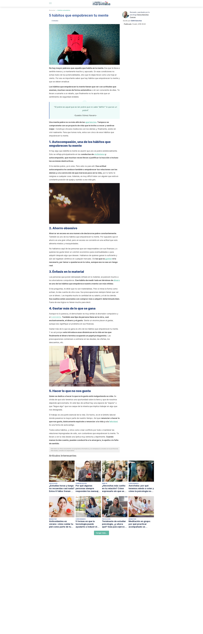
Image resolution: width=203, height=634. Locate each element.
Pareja (104, 483)
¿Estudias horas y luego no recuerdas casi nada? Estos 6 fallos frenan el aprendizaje (61, 488)
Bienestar (52, 10)
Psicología (53, 483)
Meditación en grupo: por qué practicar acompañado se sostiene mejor (140, 524)
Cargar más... (101, 533)
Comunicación (81, 483)
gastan (108, 259)
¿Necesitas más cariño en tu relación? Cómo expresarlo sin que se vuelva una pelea (113, 488)
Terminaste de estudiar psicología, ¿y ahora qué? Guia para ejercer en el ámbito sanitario (114, 524)
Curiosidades (134, 483)
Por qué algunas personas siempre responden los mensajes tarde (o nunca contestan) (88, 488)
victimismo (99, 154)
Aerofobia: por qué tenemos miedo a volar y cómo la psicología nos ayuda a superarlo (141, 488)
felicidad (113, 421)
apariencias (90, 122)
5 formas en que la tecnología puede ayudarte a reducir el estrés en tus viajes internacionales (86, 524)
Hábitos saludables (63, 10)
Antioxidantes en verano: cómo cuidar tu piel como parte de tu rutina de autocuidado (61, 524)
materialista (56, 317)
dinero (117, 280)
